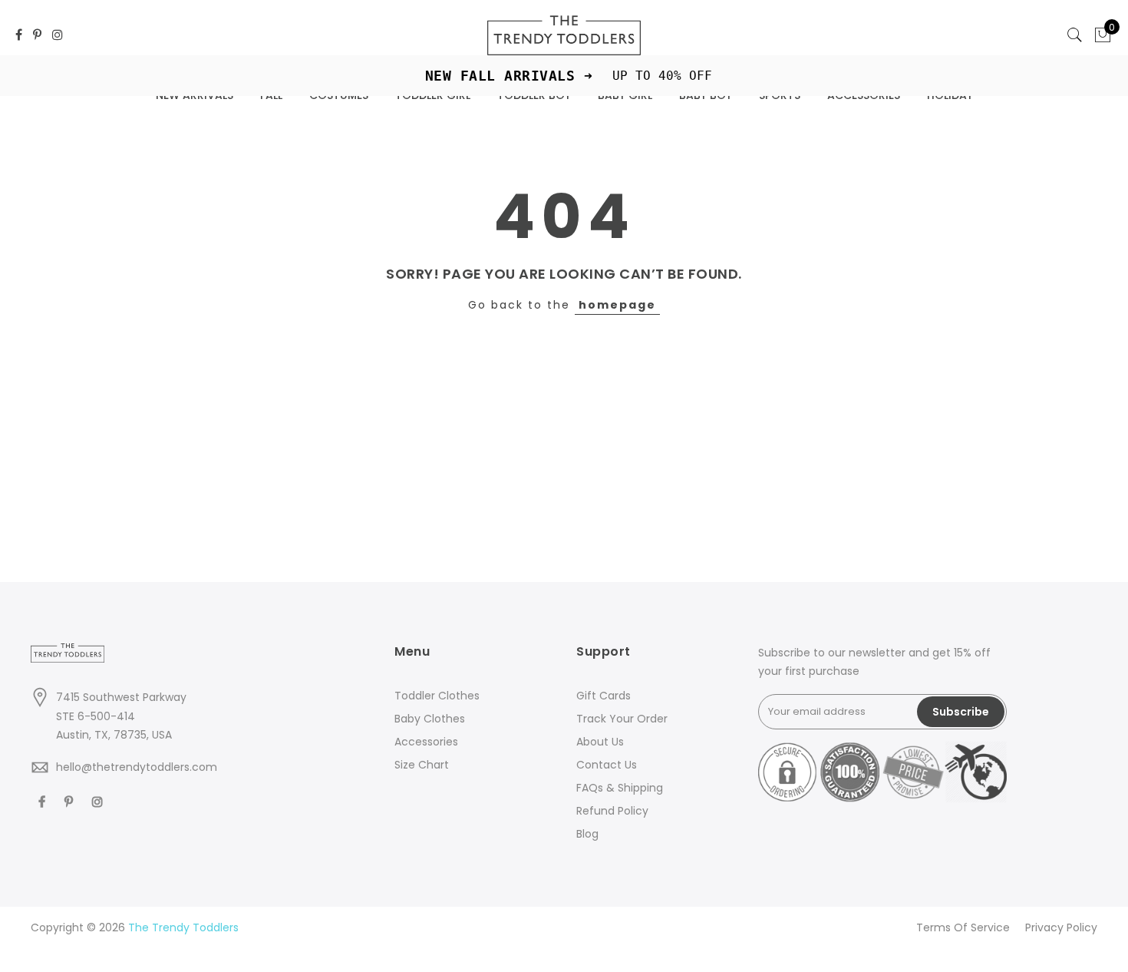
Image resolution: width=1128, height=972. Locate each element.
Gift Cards (603, 695)
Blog (587, 833)
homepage (617, 304)
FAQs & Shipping (619, 787)
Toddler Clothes (437, 695)
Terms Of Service (963, 927)
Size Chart (421, 764)
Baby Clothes (429, 718)
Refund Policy (612, 810)
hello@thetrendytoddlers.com (136, 767)
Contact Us (606, 764)
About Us (600, 741)
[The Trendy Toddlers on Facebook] (18, 35)
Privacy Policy (1061, 927)
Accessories (426, 741)
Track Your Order (622, 718)
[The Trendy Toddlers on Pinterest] (37, 35)
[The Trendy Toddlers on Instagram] (57, 35)
